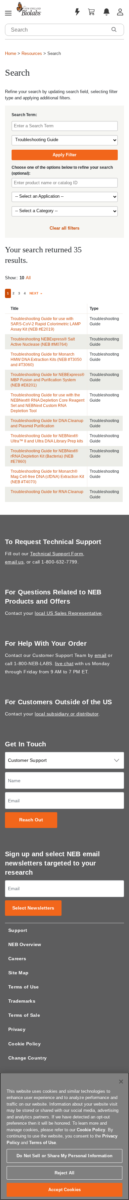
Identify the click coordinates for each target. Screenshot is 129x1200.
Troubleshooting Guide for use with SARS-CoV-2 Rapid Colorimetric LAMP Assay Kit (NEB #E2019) (46, 324)
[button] (114, 29)
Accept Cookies (64, 1189)
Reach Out (31, 819)
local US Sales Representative (68, 613)
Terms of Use (23, 986)
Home (10, 53)
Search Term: (24, 115)
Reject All (64, 1172)
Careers (17, 958)
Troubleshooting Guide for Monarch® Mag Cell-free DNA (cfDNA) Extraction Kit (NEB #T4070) (47, 476)
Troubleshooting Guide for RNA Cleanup (47, 491)
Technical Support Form (56, 553)
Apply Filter (64, 154)
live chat (64, 663)
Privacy (16, 1029)
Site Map (18, 972)
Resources (32, 53)
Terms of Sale (24, 1015)
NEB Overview (24, 944)
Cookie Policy (24, 1043)
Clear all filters (64, 228)
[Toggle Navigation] (8, 13)
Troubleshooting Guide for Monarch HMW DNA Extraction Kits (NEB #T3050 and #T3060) (46, 359)
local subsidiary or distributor (66, 713)
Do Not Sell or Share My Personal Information (64, 1155)
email (101, 655)
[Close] (121, 1081)
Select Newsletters (33, 908)
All (28, 277)
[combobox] (56, 30)
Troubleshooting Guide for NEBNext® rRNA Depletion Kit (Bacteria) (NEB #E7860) (44, 456)
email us (14, 561)
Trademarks (21, 1001)
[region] (64, 1136)
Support (17, 930)
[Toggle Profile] (120, 12)
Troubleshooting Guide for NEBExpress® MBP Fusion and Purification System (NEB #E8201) (47, 380)
